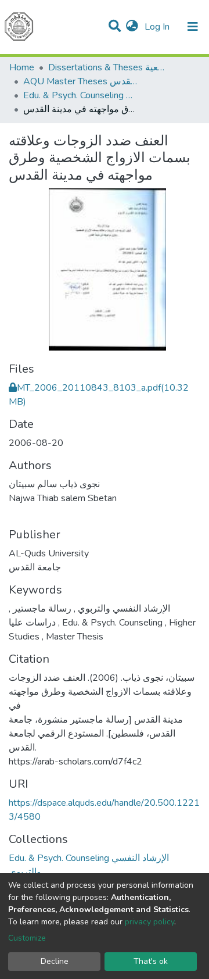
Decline (55, 961)
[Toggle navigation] (192, 26)
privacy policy (149, 921)
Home (21, 67)
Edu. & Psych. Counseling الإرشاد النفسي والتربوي (81, 95)
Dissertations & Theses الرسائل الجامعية (106, 67)
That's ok (151, 961)
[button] (132, 27)
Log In (158, 26)
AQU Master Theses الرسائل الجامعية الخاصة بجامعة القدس (81, 81)
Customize (27, 938)
